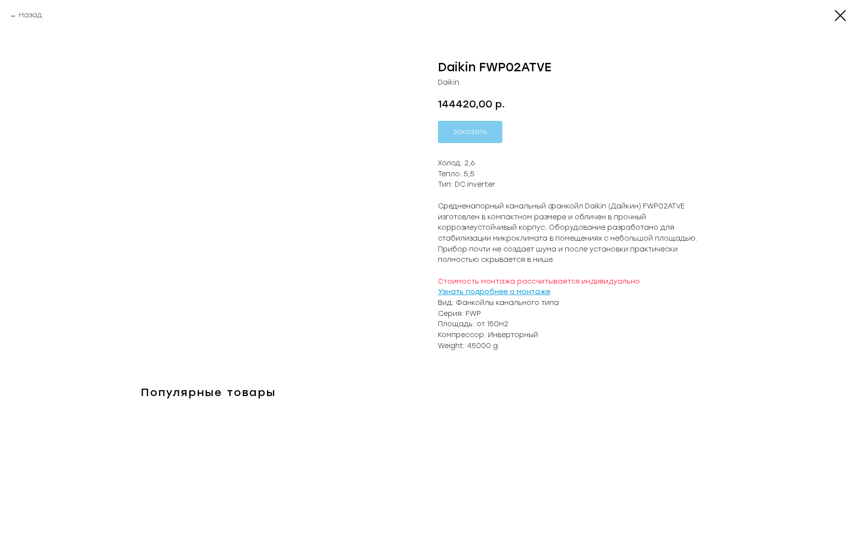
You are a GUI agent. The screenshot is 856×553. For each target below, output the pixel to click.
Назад (30, 15)
